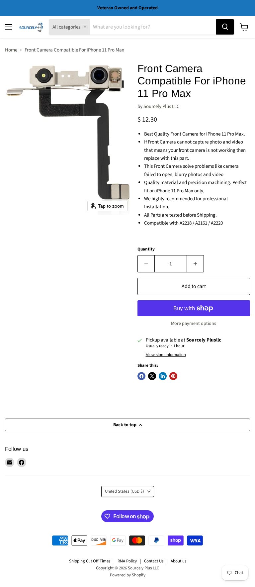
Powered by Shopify (127, 575)
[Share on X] (152, 376)
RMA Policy (127, 561)
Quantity (146, 249)
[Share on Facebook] (141, 376)
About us (178, 561)
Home (11, 50)
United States (124, 491)
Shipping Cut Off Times (89, 561)
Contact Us (153, 561)
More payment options (193, 323)
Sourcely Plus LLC (161, 106)
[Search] (225, 27)
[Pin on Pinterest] (173, 376)
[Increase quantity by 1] (195, 263)
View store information (166, 354)
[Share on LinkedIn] (163, 376)
